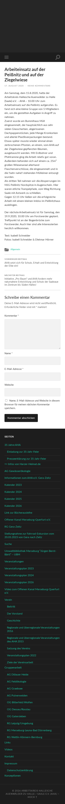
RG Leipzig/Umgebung (20, 723)
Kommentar (11, 316)
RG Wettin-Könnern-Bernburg (24, 737)
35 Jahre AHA (12, 445)
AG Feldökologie (16, 681)
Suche (8, 544)
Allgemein (15, 249)
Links (7, 742)
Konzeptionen (12, 775)
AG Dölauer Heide (17, 674)
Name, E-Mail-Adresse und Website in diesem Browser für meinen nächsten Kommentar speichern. (32, 404)
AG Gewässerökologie (17, 471)
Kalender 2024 (13, 492)
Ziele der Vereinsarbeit (20, 662)
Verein (8, 600)
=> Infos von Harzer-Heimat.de (22, 464)
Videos (8, 749)
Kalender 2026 (13, 506)
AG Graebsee (14, 688)
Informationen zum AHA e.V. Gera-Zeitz (27, 478)
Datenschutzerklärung (20, 770)
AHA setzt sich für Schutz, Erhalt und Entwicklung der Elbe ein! (31, 262)
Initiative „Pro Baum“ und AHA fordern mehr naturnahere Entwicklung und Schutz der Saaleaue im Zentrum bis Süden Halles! (31, 280)
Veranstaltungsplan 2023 (19, 568)
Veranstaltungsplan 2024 (19, 575)
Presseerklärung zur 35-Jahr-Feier (26, 458)
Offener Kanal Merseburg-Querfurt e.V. (27, 519)
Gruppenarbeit (13, 667)
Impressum (10, 763)
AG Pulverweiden (17, 695)
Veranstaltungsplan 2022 (21, 655)
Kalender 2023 (13, 485)
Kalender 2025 (13, 499)
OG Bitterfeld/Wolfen (20, 702)
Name (8, 353)
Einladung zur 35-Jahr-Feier (23, 451)
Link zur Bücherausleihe (18, 512)
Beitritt (11, 606)
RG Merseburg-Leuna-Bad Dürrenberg (29, 730)
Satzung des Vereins (18, 648)
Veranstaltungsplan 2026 (19, 582)
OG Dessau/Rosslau (18, 709)
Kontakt (9, 756)
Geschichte (13, 620)
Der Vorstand (14, 613)
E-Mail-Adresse (13, 369)
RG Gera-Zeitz (12, 526)
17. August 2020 (14, 86)
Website (9, 385)
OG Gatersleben (16, 716)
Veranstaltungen (14, 561)
